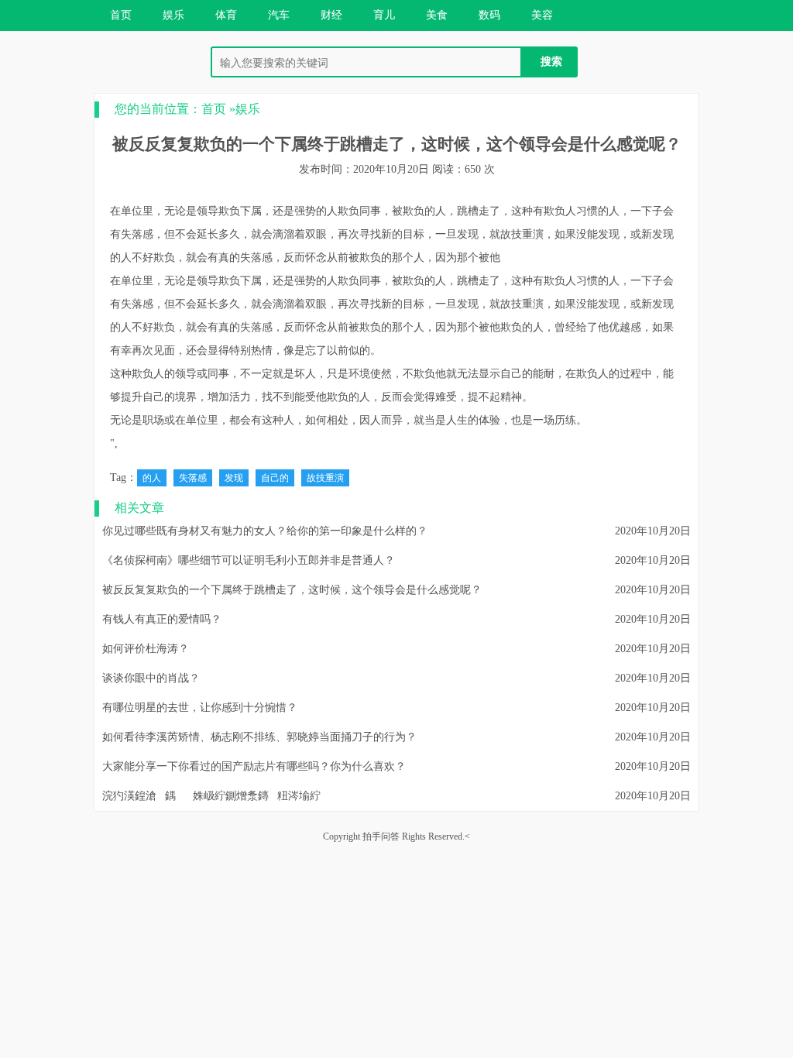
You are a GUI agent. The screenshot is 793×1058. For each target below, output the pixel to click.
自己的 (275, 477)
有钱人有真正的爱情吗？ (161, 619)
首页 (121, 15)
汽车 (279, 15)
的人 (151, 477)
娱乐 (173, 15)
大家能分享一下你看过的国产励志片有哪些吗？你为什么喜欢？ (254, 766)
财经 (331, 15)
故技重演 (325, 477)
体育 (226, 15)
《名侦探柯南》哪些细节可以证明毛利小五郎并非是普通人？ (248, 560)
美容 (542, 15)
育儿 (384, 15)
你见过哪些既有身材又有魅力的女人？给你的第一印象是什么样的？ (264, 531)
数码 (489, 15)
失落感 (193, 477)
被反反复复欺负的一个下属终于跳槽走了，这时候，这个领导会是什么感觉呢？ (292, 590)
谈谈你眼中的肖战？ (151, 678)
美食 (437, 15)
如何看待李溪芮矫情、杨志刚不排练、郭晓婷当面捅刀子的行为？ (259, 737)
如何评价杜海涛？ (145, 648)
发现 (234, 477)
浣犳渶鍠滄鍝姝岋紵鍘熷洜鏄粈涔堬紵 (211, 796)
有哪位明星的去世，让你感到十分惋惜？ (199, 707)
